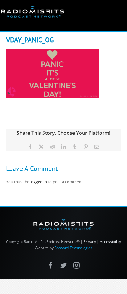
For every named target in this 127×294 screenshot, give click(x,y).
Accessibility (110, 241)
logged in (38, 182)
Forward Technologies (73, 247)
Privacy (90, 241)
